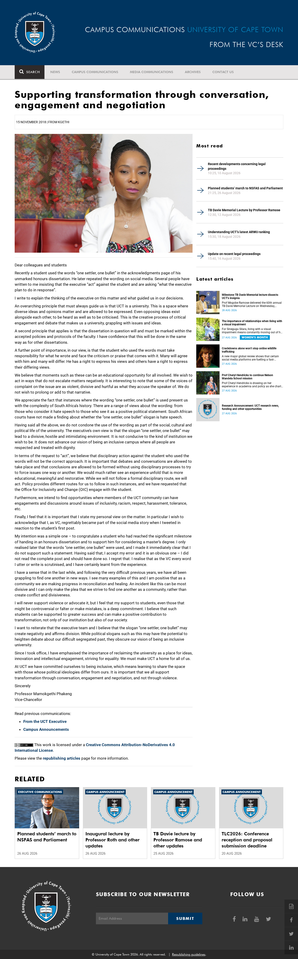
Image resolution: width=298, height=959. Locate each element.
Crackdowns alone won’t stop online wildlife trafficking (249, 350)
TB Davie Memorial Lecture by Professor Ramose (244, 210)
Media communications (151, 72)
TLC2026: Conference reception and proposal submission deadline (247, 840)
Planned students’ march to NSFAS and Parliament (245, 188)
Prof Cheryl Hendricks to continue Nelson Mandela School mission (247, 377)
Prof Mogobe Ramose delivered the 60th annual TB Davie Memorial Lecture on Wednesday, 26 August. (252, 304)
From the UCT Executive (45, 721)
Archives (193, 72)
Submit (185, 918)
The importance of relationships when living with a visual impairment (252, 323)
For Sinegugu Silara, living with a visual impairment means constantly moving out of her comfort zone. (252, 330)
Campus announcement (105, 792)
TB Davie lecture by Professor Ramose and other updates (177, 840)
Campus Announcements (46, 729)
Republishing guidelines (188, 954)
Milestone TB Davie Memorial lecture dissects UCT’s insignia (250, 296)
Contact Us (223, 72)
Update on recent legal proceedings (234, 254)
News (55, 72)
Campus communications (95, 72)
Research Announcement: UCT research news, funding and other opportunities (250, 407)
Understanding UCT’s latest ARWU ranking (239, 232)
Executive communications (40, 792)
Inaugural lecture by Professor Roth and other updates (112, 840)
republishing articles (61, 758)
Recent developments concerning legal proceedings (237, 166)
